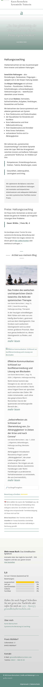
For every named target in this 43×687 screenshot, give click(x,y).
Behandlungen (22, 442)
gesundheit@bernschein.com (17, 608)
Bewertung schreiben (12, 494)
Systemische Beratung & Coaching (17, 626)
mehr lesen (14, 341)
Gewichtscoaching (20, 306)
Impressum (24, 684)
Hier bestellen (9, 562)
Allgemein (17, 377)
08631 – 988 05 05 (18, 660)
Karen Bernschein (17, 303)
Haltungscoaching (14, 309)
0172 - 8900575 (29, 605)
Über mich (8, 620)
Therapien (26, 309)
